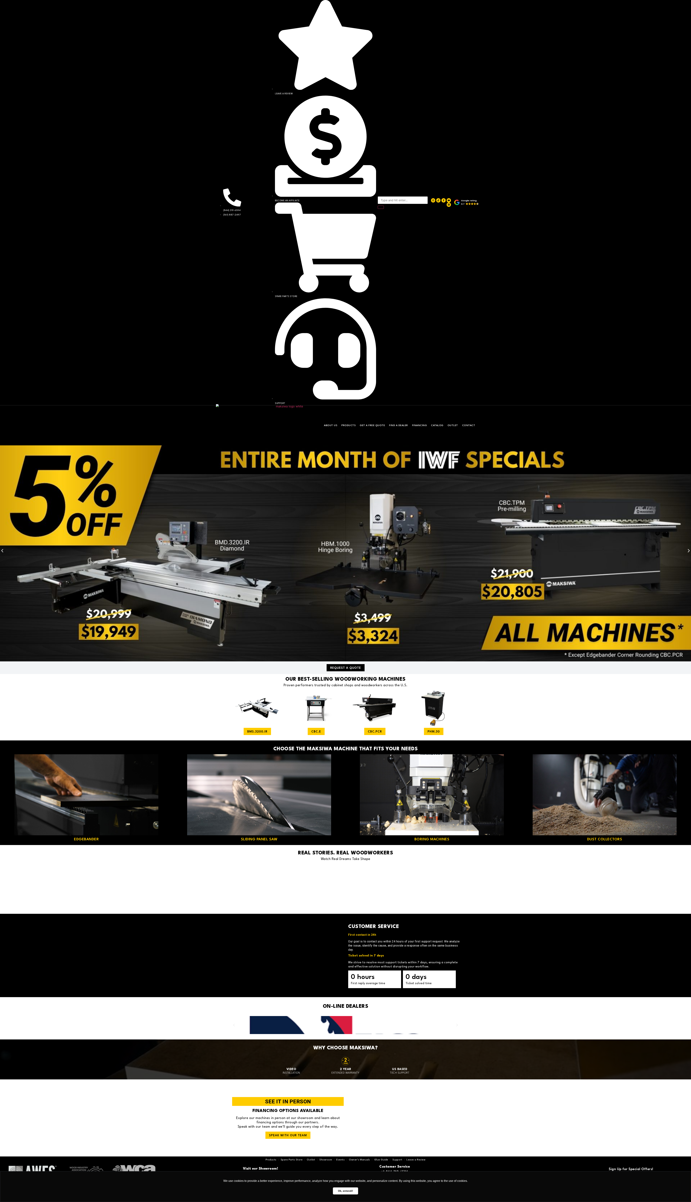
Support (397, 1159)
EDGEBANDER (86, 839)
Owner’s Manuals (359, 1159)
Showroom (325, 1159)
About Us (330, 425)
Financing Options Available (288, 1111)
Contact (468, 425)
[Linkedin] (449, 205)
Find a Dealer (398, 425)
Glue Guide (381, 1159)
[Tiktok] (438, 200)
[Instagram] (433, 200)
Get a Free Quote (372, 425)
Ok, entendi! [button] (345, 1190)
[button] (466, 202)
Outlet (453, 425)
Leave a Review (416, 1159)
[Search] (381, 207)
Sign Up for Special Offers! (631, 1169)
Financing (419, 425)
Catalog (437, 425)
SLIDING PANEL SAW (259, 839)
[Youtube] (449, 200)
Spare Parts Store (292, 1159)
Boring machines (432, 839)
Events (340, 1159)
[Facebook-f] (443, 200)
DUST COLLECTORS (604, 839)
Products (348, 425)
